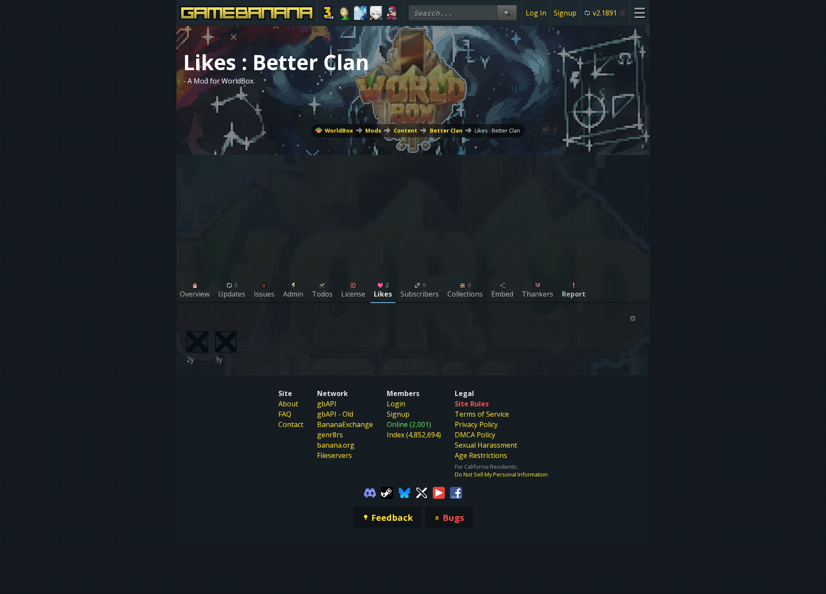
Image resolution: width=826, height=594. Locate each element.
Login (396, 403)
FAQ (284, 414)
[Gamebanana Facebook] (456, 492)
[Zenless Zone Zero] (376, 13)
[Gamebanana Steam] (387, 492)
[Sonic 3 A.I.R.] (329, 13)
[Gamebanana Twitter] (421, 492)
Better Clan (446, 130)
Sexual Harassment (486, 445)
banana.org (335, 445)
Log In (536, 13)
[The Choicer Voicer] (360, 13)
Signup (565, 13)
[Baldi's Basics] (345, 13)
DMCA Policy (475, 434)
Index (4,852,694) (414, 434)
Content (405, 130)
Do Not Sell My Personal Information (501, 474)
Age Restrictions (481, 455)
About (288, 403)
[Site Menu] (639, 12)
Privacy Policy (476, 424)
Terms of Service (482, 414)
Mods (373, 130)
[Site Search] (507, 12)
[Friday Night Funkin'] (392, 13)
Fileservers (334, 455)
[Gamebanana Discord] (370, 492)
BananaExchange (345, 424)
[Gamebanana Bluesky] (404, 492)
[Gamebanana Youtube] (439, 492)
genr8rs (330, 434)
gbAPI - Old (335, 414)
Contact (290, 424)
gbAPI (326, 403)
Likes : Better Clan (497, 130)
